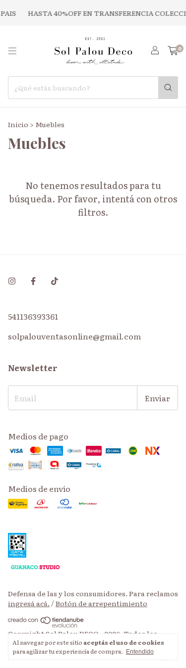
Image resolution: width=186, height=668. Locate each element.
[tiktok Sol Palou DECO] (55, 280)
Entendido (140, 651)
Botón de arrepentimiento (101, 603)
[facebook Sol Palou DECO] (33, 280)
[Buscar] (168, 87)
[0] (173, 51)
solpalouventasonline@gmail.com (74, 336)
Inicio (18, 124)
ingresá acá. (29, 603)
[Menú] (12, 51)
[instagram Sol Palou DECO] (12, 280)
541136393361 (33, 316)
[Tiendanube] (46, 625)
